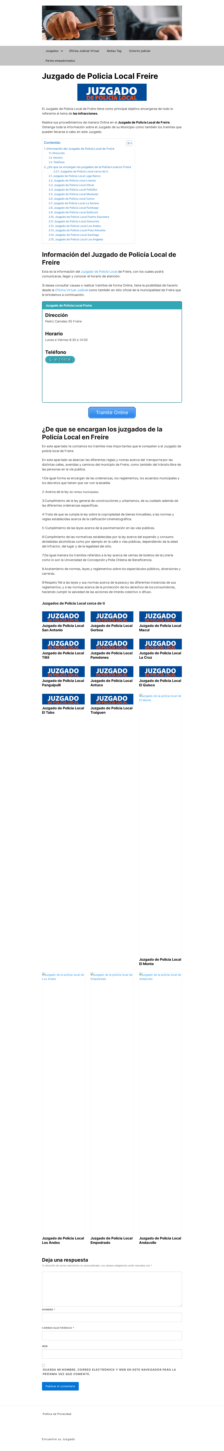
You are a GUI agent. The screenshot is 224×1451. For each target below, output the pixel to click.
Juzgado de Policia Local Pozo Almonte (80, 230)
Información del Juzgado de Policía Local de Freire (80, 148)
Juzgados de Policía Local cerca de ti (84, 171)
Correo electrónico (58, 1327)
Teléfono (59, 162)
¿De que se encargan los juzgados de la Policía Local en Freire (89, 167)
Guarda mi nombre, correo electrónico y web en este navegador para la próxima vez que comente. (109, 1372)
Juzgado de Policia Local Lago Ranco (77, 176)
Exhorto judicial (139, 51)
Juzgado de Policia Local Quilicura (76, 212)
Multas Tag (114, 51)
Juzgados (52, 51)
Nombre (48, 1309)
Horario (58, 157)
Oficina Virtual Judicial (71, 290)
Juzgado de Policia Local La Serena (76, 203)
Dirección (58, 153)
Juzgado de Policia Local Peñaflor (75, 189)
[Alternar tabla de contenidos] (127, 143)
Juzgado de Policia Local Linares (75, 180)
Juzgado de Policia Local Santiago (77, 235)
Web (45, 1346)
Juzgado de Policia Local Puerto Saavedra (82, 217)
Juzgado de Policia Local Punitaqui (76, 207)
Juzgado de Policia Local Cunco (74, 198)
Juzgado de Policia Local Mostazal (76, 194)
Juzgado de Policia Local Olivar (74, 185)
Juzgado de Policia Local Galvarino (76, 221)
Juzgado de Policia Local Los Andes (78, 226)
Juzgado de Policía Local (99, 271)
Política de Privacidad (57, 1413)
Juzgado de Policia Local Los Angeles (79, 239)
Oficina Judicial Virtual (84, 51)
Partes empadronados (60, 60)
